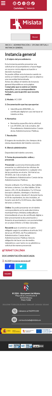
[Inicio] (24, 24)
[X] (19, 3)
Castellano (19, 8)
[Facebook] (14, 3)
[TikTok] (33, 3)
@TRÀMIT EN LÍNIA (13, 250)
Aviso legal (7, 304)
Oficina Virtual (39, 45)
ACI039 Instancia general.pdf (17, 261)
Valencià (30, 8)
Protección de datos (18, 304)
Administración (21, 45)
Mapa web (30, 304)
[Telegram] (28, 3)
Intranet (46, 304)
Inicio (8, 45)
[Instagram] (24, 3)
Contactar (38, 304)
